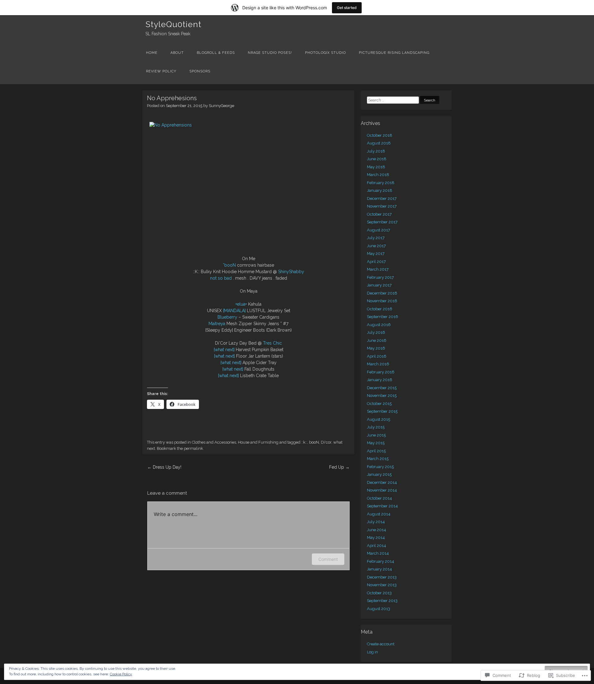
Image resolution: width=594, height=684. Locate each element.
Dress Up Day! (164, 467)
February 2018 (380, 182)
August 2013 (378, 608)
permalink (193, 448)
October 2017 (379, 214)
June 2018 (376, 159)
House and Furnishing (258, 442)
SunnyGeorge (221, 105)
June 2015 (376, 435)
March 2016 (378, 364)
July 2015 (376, 427)
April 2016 (376, 356)
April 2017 (376, 261)
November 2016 (382, 301)
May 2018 (376, 167)
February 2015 (380, 466)
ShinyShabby (291, 271)
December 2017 (382, 198)
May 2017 (376, 253)
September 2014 (382, 506)
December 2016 (382, 293)
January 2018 (379, 190)
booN (314, 442)
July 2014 (376, 521)
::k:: (304, 442)
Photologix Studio (325, 53)
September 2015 (382, 411)
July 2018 (376, 151)
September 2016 (382, 316)
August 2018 (379, 143)
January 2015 (379, 474)
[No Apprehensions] (248, 185)
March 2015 (378, 458)
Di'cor (326, 442)
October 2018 (379, 135)
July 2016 (376, 332)
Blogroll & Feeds (216, 53)
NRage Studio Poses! (270, 53)
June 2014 (376, 529)
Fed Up (339, 467)
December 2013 (382, 577)
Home (151, 53)
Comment (328, 559)
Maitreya (217, 323)
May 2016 (376, 348)
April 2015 (376, 451)
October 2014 (379, 498)
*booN (229, 265)
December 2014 (382, 482)
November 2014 (382, 490)
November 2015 (382, 395)
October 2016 (379, 309)
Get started (347, 7)
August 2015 (378, 419)
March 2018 (378, 174)
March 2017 (378, 269)
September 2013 (382, 600)
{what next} (224, 349)
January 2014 (379, 569)
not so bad (221, 278)
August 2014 (378, 514)
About (177, 53)
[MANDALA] (234, 310)
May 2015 (376, 443)
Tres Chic (272, 343)
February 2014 (380, 561)
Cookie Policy (121, 674)
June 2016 (376, 340)
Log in (372, 652)
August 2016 (379, 324)
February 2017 (380, 277)
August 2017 (378, 230)
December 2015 (382, 387)
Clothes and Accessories (214, 442)
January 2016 (379, 379)
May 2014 (376, 537)
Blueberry (227, 317)
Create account (380, 644)
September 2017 (382, 222)
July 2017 (376, 237)
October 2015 (379, 403)
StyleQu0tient (173, 24)
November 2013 (382, 585)
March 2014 (378, 553)
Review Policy (161, 71)
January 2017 (379, 285)
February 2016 (380, 372)
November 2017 (382, 206)
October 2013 (379, 593)
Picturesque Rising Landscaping (394, 53)
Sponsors (199, 71)
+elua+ (241, 304)
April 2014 (376, 545)
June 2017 (376, 245)
